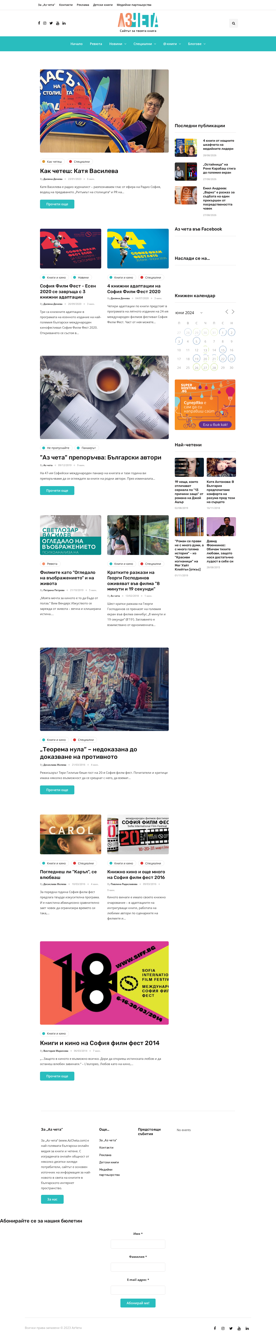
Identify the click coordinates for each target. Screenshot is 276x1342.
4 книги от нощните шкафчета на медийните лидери (218, 145)
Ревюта (96, 44)
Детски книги (103, 5)
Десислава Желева (54, 764)
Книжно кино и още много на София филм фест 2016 (136, 874)
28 (188, 333)
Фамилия (138, 1257)
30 (205, 333)
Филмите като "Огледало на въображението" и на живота (67, 578)
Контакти (66, 5)
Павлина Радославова (124, 884)
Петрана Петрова (53, 590)
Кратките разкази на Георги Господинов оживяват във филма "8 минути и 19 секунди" (133, 581)
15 (223, 350)
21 (214, 359)
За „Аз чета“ (46, 5)
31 (214, 333)
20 (205, 359)
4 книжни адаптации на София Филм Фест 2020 (134, 288)
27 (205, 368)
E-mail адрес (138, 1280)
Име (138, 1234)
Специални (143, 44)
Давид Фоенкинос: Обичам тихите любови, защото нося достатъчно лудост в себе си (220, 551)
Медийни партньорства (134, 5)
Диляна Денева (52, 179)
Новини (115, 44)
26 (196, 368)
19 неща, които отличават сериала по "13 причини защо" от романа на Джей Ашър (189, 492)
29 (196, 333)
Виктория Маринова (55, 1051)
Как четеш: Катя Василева (79, 171)
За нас (52, 1199)
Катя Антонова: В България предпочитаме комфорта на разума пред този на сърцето (221, 492)
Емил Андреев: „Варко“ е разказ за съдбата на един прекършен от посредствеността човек (219, 198)
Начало (77, 44)
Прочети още (57, 204)
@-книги (170, 44)
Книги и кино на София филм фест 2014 (100, 1043)
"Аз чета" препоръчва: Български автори (100, 457)
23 (231, 359)
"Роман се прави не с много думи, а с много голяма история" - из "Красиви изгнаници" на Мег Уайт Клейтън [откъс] (189, 555)
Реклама (83, 5)
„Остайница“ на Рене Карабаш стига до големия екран (219, 168)
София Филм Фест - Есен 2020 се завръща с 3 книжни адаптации (68, 291)
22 (223, 359)
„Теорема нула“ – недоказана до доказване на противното (88, 753)
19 (196, 359)
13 (205, 350)
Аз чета (48, 465)
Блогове (194, 44)
